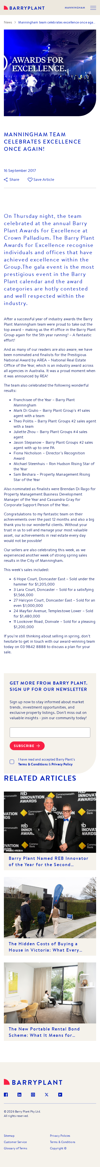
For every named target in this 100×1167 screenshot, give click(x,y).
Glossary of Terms (15, 1148)
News (8, 22)
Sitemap (9, 1135)
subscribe (24, 745)
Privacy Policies (60, 1135)
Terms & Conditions (62, 1142)
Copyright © (58, 1148)
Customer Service (15, 1142)
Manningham (75, 7)
